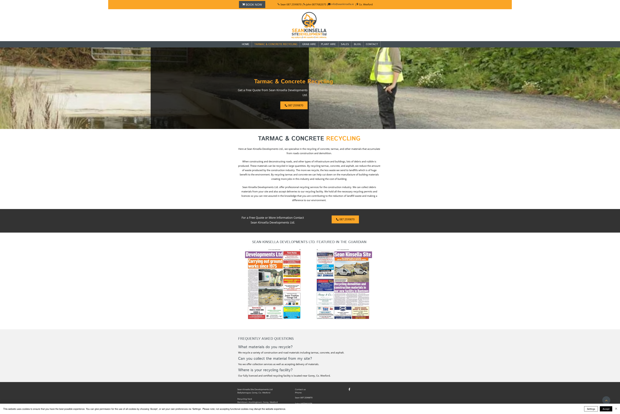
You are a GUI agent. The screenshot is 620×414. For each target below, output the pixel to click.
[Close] (616, 408)
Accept (606, 408)
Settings (591, 408)
